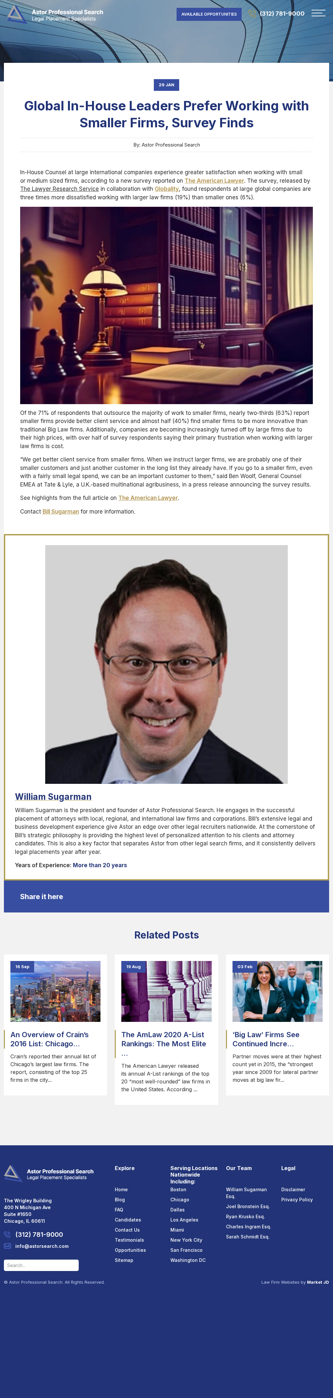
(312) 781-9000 (282, 13)
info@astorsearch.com (42, 1246)
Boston (178, 1189)
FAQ (119, 1209)
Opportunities (130, 1250)
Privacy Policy (297, 1199)
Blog (120, 1199)
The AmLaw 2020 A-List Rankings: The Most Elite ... (163, 1043)
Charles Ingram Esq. (248, 1226)
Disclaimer (293, 1189)
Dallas (177, 1209)
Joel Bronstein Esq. (248, 1206)
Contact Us (127, 1230)
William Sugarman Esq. (246, 1193)
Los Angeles (184, 1219)
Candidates (128, 1219)
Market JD (318, 1282)
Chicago (179, 1199)
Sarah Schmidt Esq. (248, 1236)
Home (121, 1189)
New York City (186, 1240)
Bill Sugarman (61, 511)
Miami (177, 1230)
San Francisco (186, 1250)
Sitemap (124, 1260)
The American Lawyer (148, 498)
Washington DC (188, 1260)
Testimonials (129, 1240)
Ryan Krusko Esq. (245, 1216)
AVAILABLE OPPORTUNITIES (209, 14)
